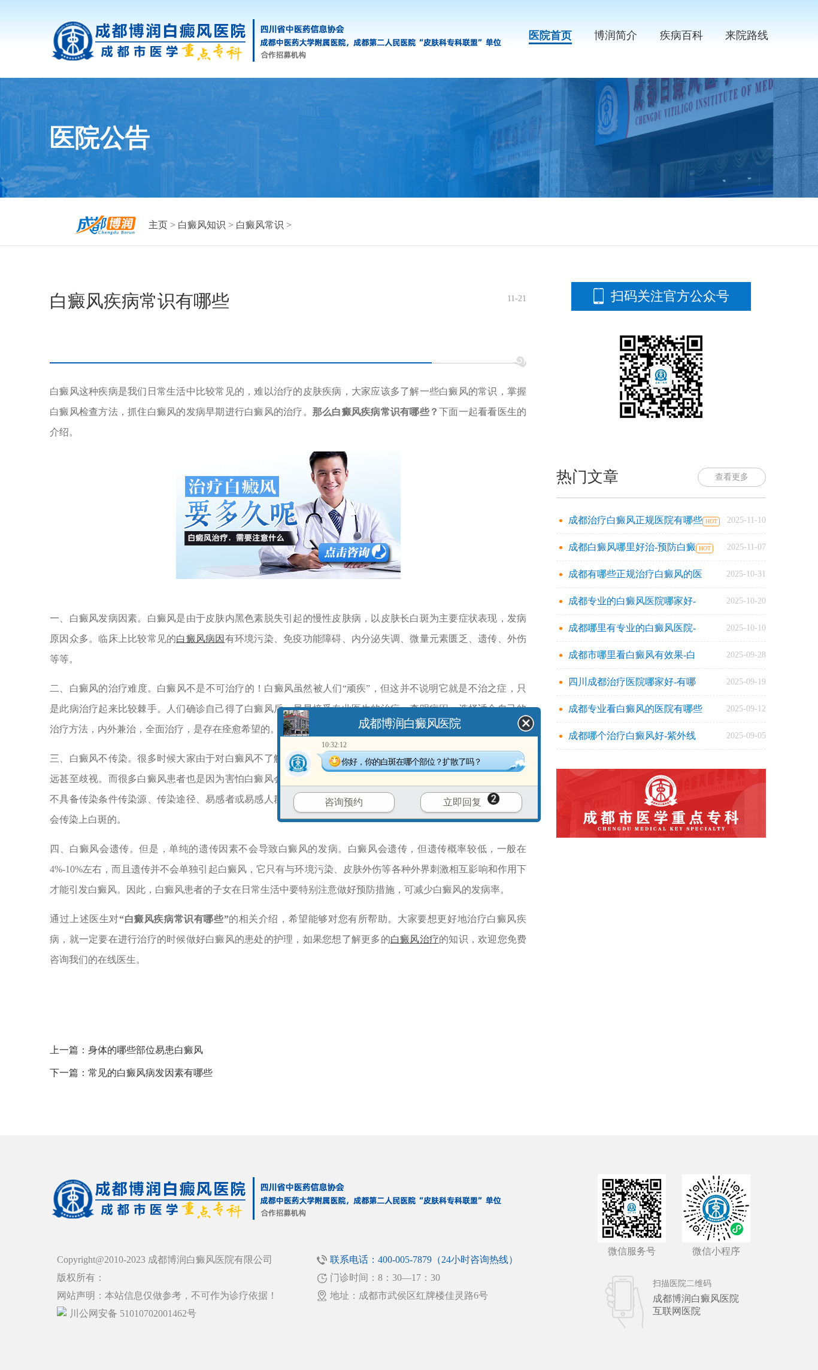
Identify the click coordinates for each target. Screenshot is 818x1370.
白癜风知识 (202, 225)
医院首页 (550, 35)
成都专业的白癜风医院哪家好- (632, 601)
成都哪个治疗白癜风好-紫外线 (632, 736)
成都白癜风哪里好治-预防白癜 (632, 547)
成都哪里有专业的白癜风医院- (632, 628)
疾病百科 (681, 35)
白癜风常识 (260, 225)
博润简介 (615, 35)
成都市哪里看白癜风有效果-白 (632, 655)
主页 (158, 225)
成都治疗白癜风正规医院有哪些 (635, 520)
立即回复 (462, 802)
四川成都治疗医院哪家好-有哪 (632, 682)
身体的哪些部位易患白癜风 (145, 1050)
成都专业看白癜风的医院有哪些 (635, 709)
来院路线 (746, 35)
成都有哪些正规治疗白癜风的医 (635, 574)
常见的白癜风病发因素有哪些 (150, 1073)
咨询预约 (344, 802)
